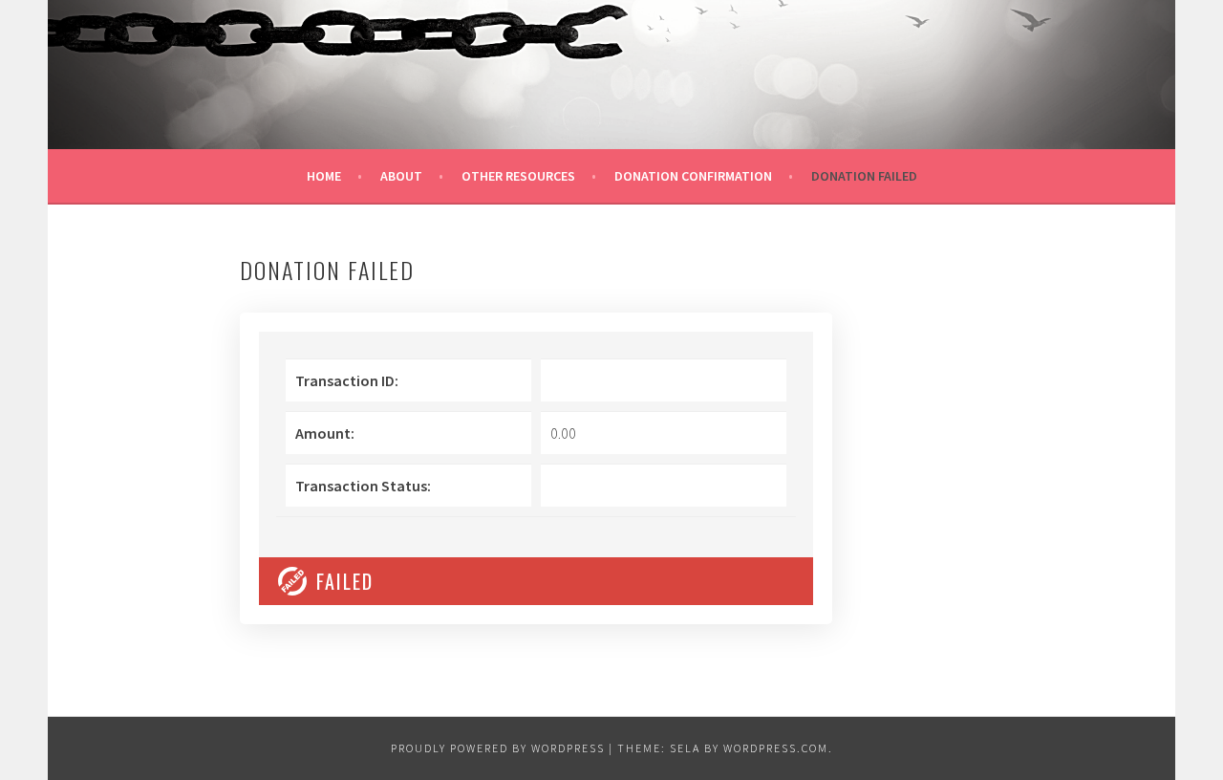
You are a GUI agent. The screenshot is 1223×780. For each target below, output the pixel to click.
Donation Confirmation (693, 175)
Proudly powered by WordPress (498, 748)
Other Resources (518, 175)
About (401, 175)
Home (324, 175)
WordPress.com (775, 748)
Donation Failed (864, 175)
